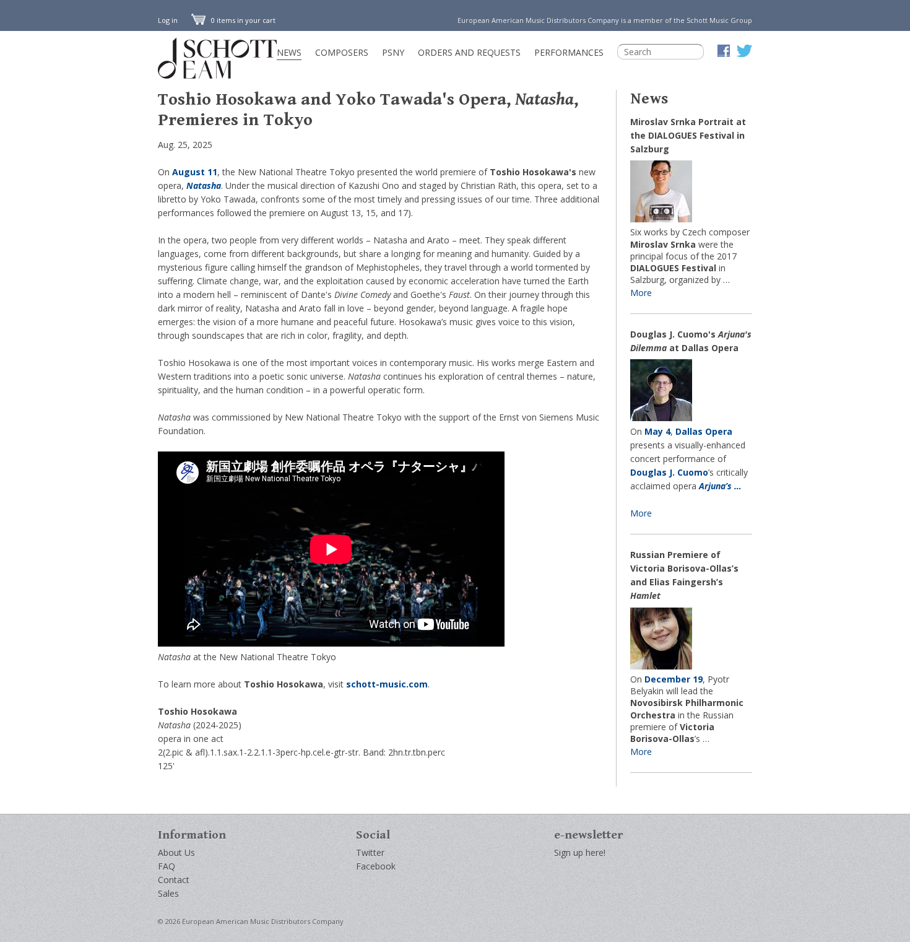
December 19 (673, 679)
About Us (176, 852)
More (641, 293)
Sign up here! (579, 852)
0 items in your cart (242, 20)
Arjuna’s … (720, 486)
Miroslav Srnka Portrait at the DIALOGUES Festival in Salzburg (688, 135)
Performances (569, 52)
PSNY (393, 52)
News (289, 52)
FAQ (166, 866)
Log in (168, 20)
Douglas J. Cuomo (669, 472)
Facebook (376, 866)
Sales (168, 893)
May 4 (657, 431)
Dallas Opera (703, 431)
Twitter (370, 852)
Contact (173, 880)
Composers (341, 52)
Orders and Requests (469, 52)
